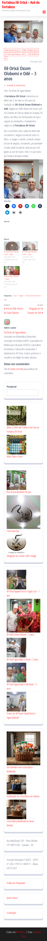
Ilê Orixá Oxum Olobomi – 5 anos (20, 634)
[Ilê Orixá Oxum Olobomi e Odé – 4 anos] (12, 246)
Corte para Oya (13, 531)
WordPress (20, 932)
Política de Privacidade (16, 883)
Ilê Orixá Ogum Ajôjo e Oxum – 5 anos (22, 659)
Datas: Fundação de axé (30, 50)
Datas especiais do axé (12, 50)
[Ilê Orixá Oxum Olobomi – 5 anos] (12, 270)
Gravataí (21, 295)
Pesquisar (12, 386)
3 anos (15, 295)
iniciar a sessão (16, 369)
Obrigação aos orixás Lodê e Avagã (21, 556)
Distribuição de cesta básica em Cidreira (23, 796)
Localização (11, 913)
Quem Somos (12, 898)
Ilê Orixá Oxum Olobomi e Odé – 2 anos (29, 253)
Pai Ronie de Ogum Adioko (16, 85)
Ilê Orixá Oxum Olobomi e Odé (15, 54)
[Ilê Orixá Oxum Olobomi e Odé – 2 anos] (30, 246)
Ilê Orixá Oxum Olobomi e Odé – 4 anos (11, 253)
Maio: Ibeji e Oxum (14, 456)
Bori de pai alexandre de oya (19, 492)
